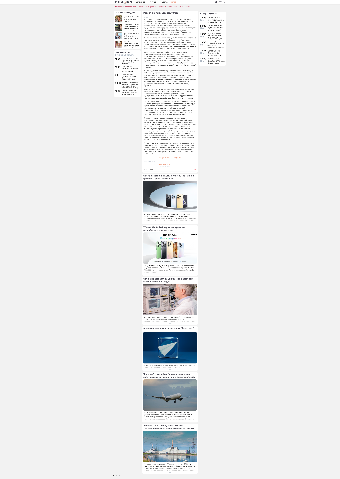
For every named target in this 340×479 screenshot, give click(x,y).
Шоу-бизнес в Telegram (170, 157)
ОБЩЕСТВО (163, 2)
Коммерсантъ (164, 164)
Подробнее (148, 169)
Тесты (140, 7)
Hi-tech (174, 2)
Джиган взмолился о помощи (125, 7)
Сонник (187, 7)
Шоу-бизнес (140, 2)
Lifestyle (152, 2)
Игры (181, 7)
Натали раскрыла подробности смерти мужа (161, 7)
